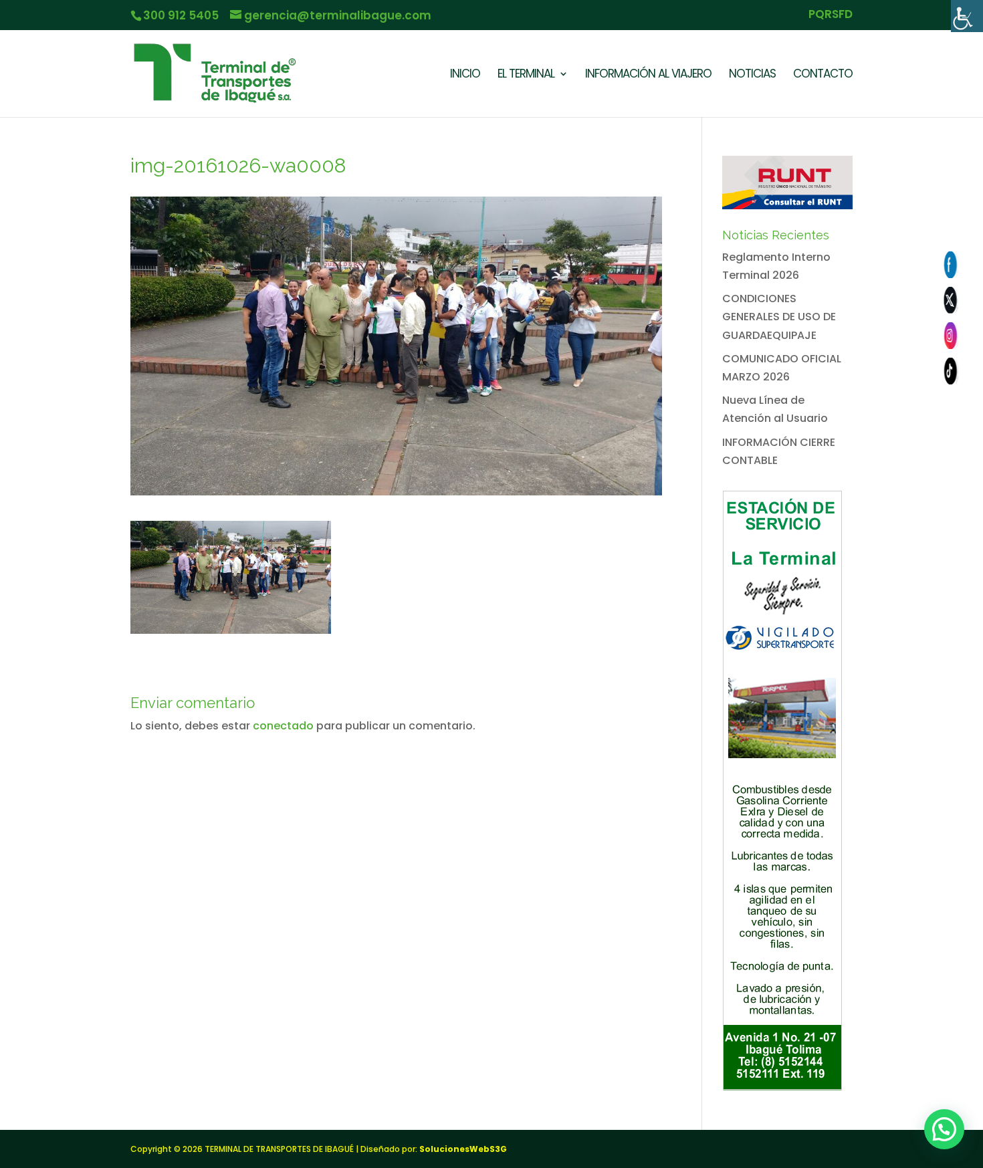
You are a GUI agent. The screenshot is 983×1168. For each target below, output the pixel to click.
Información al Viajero (648, 75)
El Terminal (526, 75)
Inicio (465, 75)
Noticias (752, 75)
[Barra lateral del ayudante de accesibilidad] (967, 16)
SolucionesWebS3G (463, 1149)
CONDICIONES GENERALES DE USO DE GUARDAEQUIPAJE (779, 316)
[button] (944, 1129)
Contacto (823, 75)
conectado (283, 725)
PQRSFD (830, 15)
